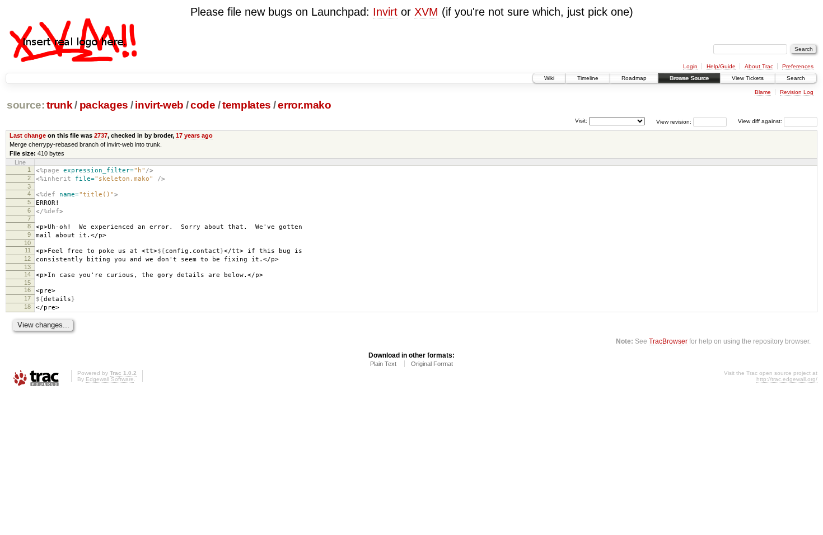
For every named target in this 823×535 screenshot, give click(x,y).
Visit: (581, 121)
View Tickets (748, 78)
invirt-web (159, 105)
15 (27, 282)
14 (27, 274)
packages (104, 105)
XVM (426, 12)
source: (26, 105)
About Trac (759, 66)
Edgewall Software (110, 379)
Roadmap (634, 78)
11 (28, 250)
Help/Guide (721, 66)
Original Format (432, 363)
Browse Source (689, 78)
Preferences (797, 66)
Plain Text (383, 363)
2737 (100, 135)
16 (27, 290)
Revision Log (796, 92)
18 (27, 306)
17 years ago (194, 135)
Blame (763, 92)
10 (27, 243)
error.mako (304, 105)
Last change (28, 135)
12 (27, 258)
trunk (59, 105)
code (203, 105)
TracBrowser (668, 341)
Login (690, 66)
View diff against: (761, 121)
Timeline (587, 78)
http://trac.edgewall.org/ (786, 379)
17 (27, 298)
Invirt (385, 12)
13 (27, 267)
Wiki (549, 78)
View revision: (673, 121)
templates (246, 105)
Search (796, 78)
